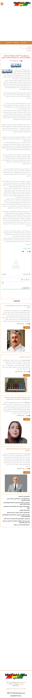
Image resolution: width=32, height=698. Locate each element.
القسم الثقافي (16, 42)
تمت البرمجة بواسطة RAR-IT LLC (16, 693)
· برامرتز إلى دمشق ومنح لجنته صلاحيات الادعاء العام (17, 518)
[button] (2, 4)
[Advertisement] (16, 24)
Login (3, 274)
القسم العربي (23, 42)
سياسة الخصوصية (16, 696)
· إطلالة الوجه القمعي (24, 510)
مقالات (27, 323)
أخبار (20, 61)
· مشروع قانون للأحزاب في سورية (22, 524)
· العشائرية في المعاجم (24, 496)
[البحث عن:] (26, 46)
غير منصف (26, 371)
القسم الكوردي (9, 42)
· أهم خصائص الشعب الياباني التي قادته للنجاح (18, 512)
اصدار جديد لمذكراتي (24, 357)
